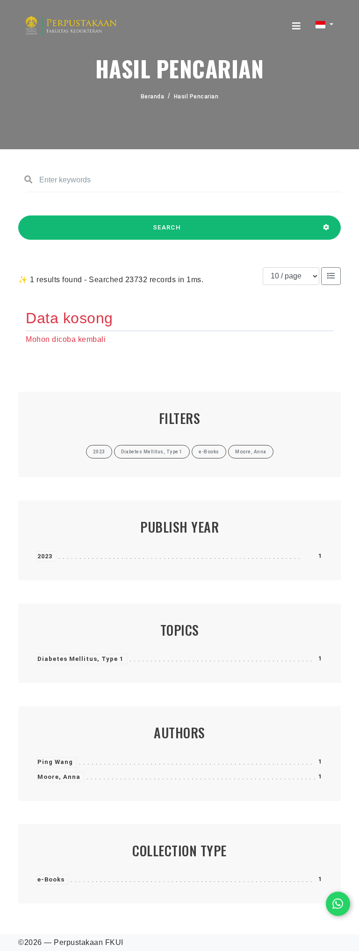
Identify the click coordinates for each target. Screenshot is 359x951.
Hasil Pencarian (196, 96)
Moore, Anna (58, 776)
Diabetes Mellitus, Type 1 (80, 658)
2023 (44, 556)
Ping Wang (55, 761)
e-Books (51, 879)
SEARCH (167, 227)
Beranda (153, 96)
